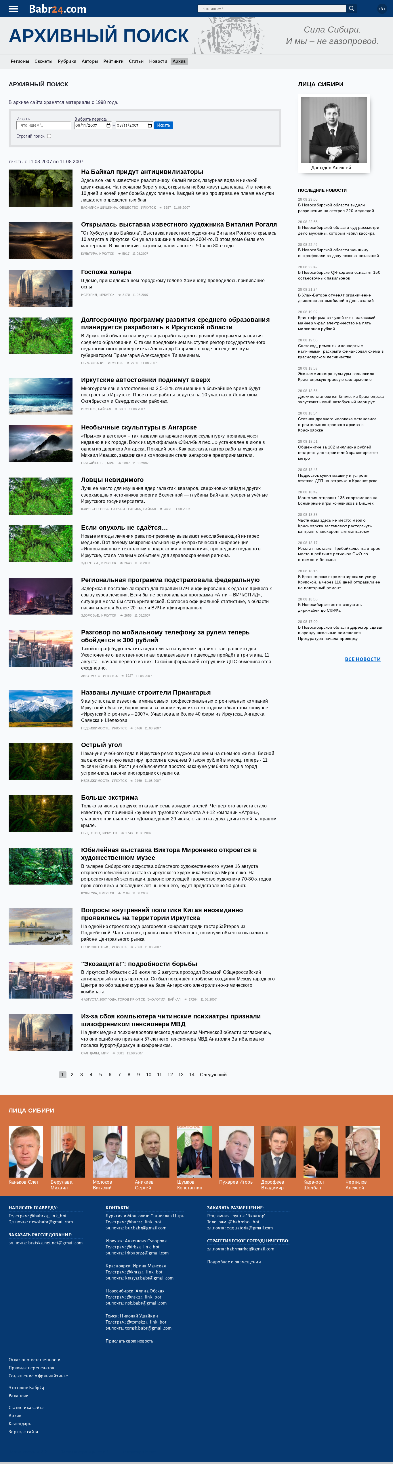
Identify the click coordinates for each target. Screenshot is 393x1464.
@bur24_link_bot (144, 1222)
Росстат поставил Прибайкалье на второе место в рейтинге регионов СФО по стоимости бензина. (339, 554)
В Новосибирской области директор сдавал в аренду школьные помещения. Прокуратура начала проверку (340, 633)
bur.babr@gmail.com (145, 1228)
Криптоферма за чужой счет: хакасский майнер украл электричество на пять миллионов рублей (337, 323)
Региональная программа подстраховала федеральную (170, 579)
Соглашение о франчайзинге (38, 1376)
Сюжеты (43, 61)
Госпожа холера (106, 271)
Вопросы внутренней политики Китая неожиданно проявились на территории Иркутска (162, 913)
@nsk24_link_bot (144, 1297)
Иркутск (148, 207)
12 (170, 1074)
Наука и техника (126, 509)
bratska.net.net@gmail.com (55, 1243)
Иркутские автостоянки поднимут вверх (146, 379)
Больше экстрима (109, 797)
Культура (89, 253)
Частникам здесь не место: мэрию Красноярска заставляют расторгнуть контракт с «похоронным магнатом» (335, 526)
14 (192, 1074)
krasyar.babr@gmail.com (149, 1278)
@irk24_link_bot (143, 1247)
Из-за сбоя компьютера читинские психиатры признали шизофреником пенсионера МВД (171, 1020)
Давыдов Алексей (331, 167)
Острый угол (101, 744)
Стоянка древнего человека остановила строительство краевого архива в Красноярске (337, 424)
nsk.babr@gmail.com (146, 1303)
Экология (156, 999)
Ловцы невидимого (112, 479)
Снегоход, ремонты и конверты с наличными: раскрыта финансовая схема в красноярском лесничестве (341, 351)
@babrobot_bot (243, 1222)
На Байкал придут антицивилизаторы (142, 171)
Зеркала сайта (23, 1431)
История (89, 294)
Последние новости (322, 190)
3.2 (44, 1452)
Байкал (104, 409)
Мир (110, 463)
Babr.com (58, 9)
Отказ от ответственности (35, 1359)
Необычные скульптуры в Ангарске (139, 427)
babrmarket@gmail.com (250, 1249)
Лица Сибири (321, 84)
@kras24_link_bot (144, 1272)
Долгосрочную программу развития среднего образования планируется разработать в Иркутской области (175, 323)
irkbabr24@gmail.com (147, 1253)
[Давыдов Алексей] (334, 132)
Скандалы (90, 1053)
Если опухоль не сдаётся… (124, 527)
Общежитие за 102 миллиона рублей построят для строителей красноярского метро (338, 453)
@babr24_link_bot (48, 1216)
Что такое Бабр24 (26, 1387)
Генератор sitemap (139, 1452)
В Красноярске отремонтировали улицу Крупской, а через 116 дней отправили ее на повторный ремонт (339, 582)
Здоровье (90, 563)
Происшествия (95, 947)
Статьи (136, 61)
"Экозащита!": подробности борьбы (139, 963)
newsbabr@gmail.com (51, 1222)
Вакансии (19, 1395)
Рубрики (67, 61)
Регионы (20, 61)
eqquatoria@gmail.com (250, 1228)
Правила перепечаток (31, 1368)
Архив (179, 61)
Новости (158, 61)
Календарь (20, 1423)
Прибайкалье (93, 463)
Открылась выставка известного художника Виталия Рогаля (179, 224)
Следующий (213, 1074)
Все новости (363, 659)
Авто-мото (91, 676)
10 (149, 1074)
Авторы (90, 61)
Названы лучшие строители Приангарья (146, 692)
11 (159, 1074)
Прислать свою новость (129, 1341)
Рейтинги (113, 61)
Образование (93, 363)
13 (181, 1074)
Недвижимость (95, 728)
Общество (129, 207)
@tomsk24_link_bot (146, 1322)
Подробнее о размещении (234, 1262)
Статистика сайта (26, 1407)
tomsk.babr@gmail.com (148, 1328)
